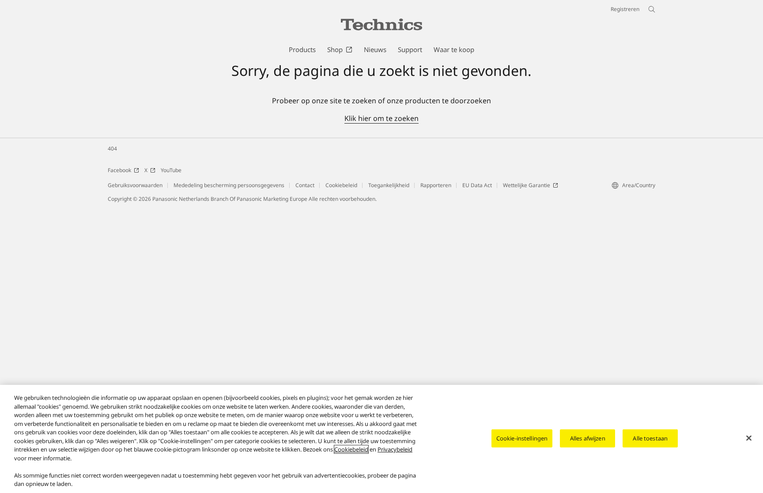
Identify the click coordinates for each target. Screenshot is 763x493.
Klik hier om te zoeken (381, 118)
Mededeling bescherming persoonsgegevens (229, 185)
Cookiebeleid (341, 185)
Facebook (119, 170)
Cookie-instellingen (522, 438)
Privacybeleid (395, 449)
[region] (381, 439)
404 (112, 148)
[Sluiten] (749, 438)
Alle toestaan (650, 438)
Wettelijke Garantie (526, 185)
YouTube (171, 170)
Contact (304, 185)
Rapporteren (435, 185)
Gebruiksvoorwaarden (135, 185)
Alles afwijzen (587, 438)
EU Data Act (477, 185)
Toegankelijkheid (388, 185)
